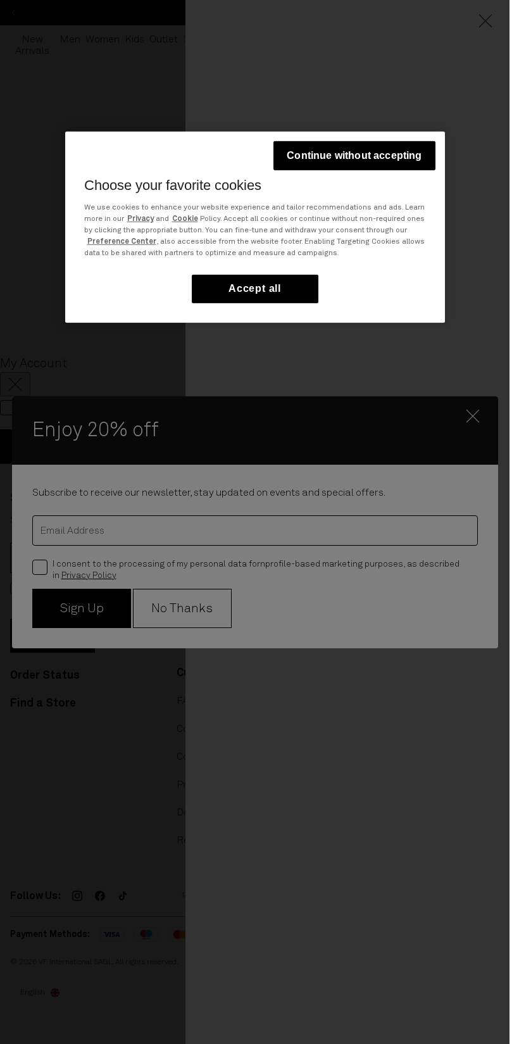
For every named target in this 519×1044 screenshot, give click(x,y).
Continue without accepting (354, 155)
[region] (255, 227)
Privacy (140, 219)
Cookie (185, 219)
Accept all (254, 288)
